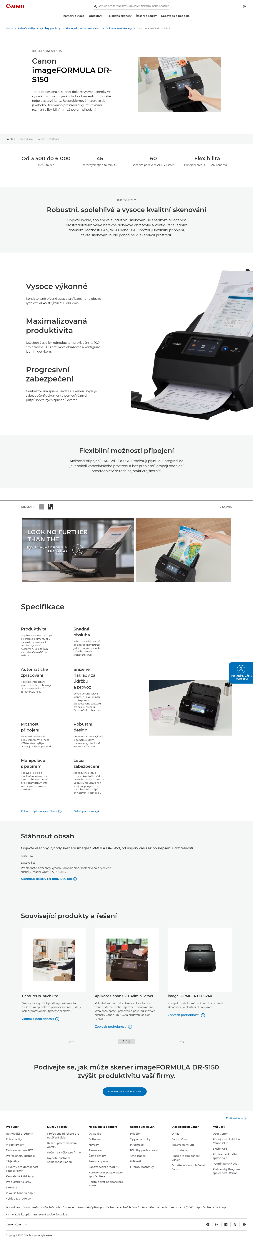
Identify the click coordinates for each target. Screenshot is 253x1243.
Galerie (40, 138)
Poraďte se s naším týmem (124, 1091)
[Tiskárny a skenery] (133, 16)
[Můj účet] (244, 7)
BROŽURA (27, 856)
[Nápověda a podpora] (191, 16)
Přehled (10, 138)
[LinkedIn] (225, 1224)
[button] (71, 1042)
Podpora (54, 138)
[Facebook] (207, 1224)
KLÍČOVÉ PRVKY (126, 200)
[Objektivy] (103, 16)
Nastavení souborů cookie (50, 1214)
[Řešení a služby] (158, 16)
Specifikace (26, 138)
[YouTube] (244, 1224)
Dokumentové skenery (47, 51)
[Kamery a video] (85, 16)
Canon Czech (15, 1224)
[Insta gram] (216, 1224)
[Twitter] (235, 1224)
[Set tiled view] (41, 506)
